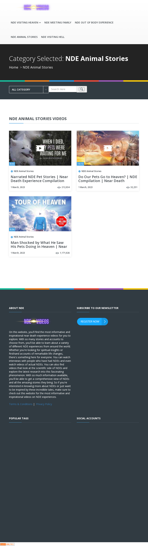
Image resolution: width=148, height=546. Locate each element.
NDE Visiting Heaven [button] (24, 22)
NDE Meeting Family (57, 22)
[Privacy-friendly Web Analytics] (7, 544)
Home (13, 67)
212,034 (66, 187)
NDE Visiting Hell (52, 37)
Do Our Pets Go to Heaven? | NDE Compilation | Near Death (107, 179)
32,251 (133, 187)
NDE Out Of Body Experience (94, 22)
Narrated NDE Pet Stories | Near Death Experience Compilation (39, 179)
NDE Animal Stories (24, 37)
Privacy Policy (44, 404)
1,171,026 (65, 252)
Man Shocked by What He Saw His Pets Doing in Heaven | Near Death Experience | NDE (39, 247)
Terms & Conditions (20, 404)
